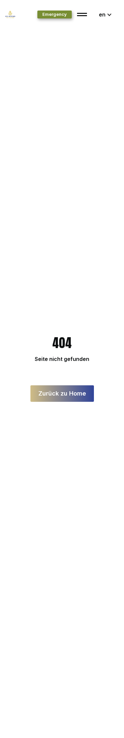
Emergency (54, 14)
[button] (105, 14)
